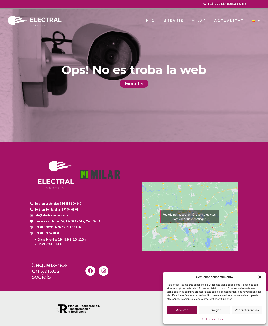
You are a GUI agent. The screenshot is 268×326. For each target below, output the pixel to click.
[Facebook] (90, 271)
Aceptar (182, 310)
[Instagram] (103, 271)
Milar (199, 21)
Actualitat (229, 21)
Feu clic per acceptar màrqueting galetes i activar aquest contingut (190, 217)
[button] (260, 277)
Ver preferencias (247, 310)
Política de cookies (212, 319)
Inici (150, 21)
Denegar (214, 310)
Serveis (174, 21)
